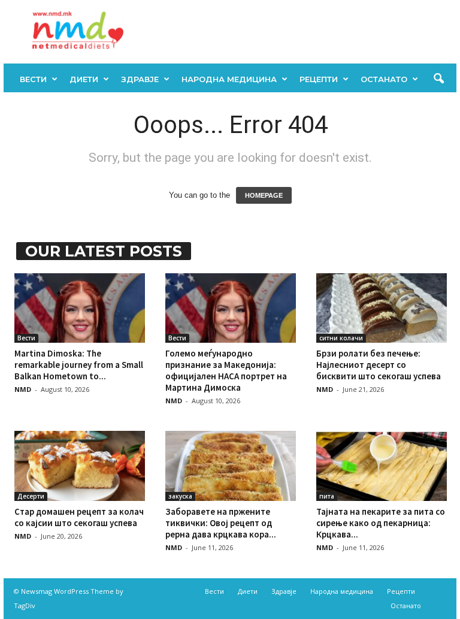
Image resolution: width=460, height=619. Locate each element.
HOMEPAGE (264, 195)
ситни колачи (341, 338)
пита (326, 496)
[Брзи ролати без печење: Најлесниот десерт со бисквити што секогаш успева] (381, 308)
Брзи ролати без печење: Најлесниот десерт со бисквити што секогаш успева (378, 365)
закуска (180, 496)
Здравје (140, 79)
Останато (384, 79)
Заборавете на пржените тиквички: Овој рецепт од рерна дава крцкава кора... (220, 523)
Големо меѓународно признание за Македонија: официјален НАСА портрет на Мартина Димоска (226, 370)
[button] (438, 79)
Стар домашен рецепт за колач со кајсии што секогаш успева (79, 517)
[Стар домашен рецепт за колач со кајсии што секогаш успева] (79, 465)
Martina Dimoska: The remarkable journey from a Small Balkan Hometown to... (78, 365)
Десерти (30, 496)
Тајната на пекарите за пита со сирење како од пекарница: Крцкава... (380, 523)
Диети (83, 79)
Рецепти (318, 79)
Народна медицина (229, 79)
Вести (33, 79)
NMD (22, 389)
